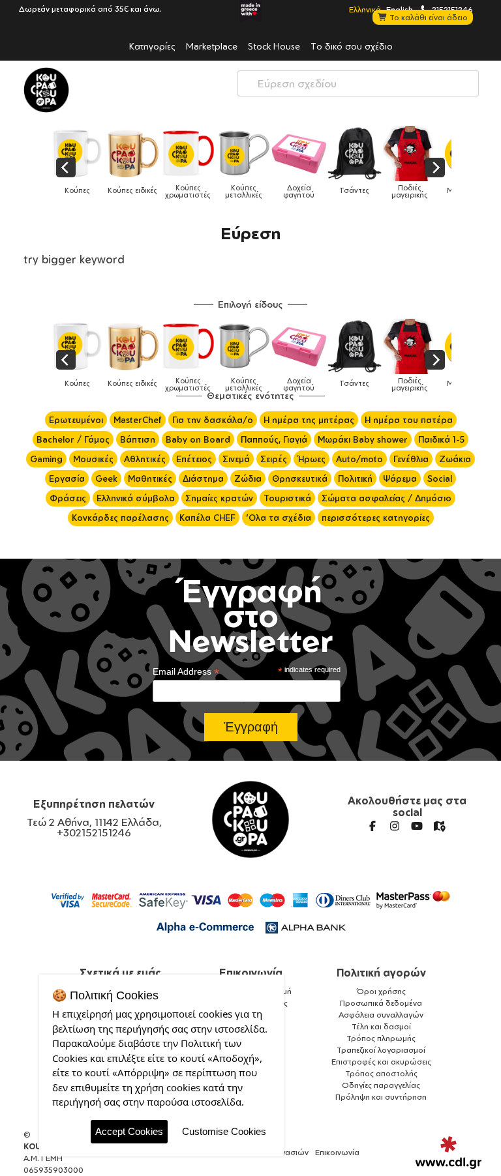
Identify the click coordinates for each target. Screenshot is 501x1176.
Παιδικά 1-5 (441, 439)
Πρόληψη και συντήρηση (381, 1097)
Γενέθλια (411, 459)
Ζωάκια (455, 459)
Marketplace (211, 45)
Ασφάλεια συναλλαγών (381, 1015)
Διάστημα (203, 478)
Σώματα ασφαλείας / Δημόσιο (386, 498)
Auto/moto (359, 459)
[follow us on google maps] (439, 825)
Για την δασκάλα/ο (212, 420)
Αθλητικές (145, 459)
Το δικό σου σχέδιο (352, 45)
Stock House (274, 45)
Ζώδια (248, 478)
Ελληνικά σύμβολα (136, 498)
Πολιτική (355, 478)
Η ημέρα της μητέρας (309, 420)
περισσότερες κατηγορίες (376, 517)
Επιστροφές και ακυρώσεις (381, 1061)
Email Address (186, 672)
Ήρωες (311, 459)
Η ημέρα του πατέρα (409, 420)
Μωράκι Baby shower (363, 439)
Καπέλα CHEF (207, 517)
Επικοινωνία (250, 972)
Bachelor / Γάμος (73, 439)
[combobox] (358, 83)
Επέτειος (194, 459)
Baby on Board (198, 439)
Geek (106, 478)
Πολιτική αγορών (381, 972)
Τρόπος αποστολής (381, 1073)
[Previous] (66, 167)
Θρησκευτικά (299, 478)
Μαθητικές (150, 478)
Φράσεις (68, 498)
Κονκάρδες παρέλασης (120, 517)
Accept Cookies (129, 1131)
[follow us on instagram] (394, 825)
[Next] (435, 167)
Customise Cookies (224, 1131)
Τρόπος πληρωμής (381, 1038)
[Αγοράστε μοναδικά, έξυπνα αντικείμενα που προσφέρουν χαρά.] (46, 90)
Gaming (46, 459)
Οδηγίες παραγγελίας (381, 1085)
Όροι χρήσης (381, 991)
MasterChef (138, 420)
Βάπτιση (137, 439)
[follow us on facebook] (372, 825)
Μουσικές (93, 459)
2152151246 (451, 9)
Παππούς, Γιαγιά (274, 439)
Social (439, 478)
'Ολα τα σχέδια (278, 517)
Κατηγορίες (152, 45)
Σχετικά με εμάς (120, 972)
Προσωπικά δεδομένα (381, 1003)
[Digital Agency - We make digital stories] (448, 1152)
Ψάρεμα (400, 478)
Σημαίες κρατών (219, 498)
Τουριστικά (287, 498)
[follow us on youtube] (416, 825)
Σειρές (273, 459)
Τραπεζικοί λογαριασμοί (381, 1050)
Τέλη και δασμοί (381, 1026)
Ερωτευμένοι (76, 420)
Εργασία (67, 478)
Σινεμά (236, 459)
